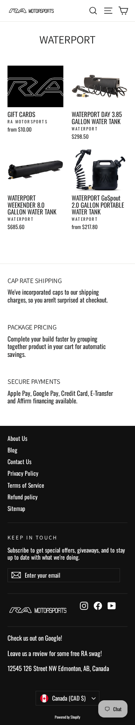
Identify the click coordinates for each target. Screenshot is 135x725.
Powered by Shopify (67, 717)
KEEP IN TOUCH (33, 537)
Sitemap (16, 508)
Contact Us (20, 461)
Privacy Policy (23, 473)
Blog (12, 449)
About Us (17, 438)
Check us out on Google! (35, 638)
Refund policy (23, 496)
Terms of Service (26, 485)
